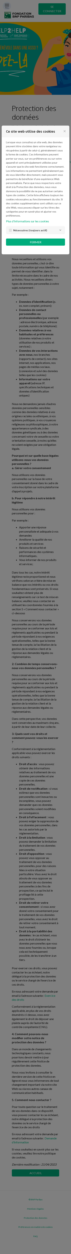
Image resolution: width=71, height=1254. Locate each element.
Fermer (35, 242)
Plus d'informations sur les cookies (27, 221)
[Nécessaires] (60, 230)
